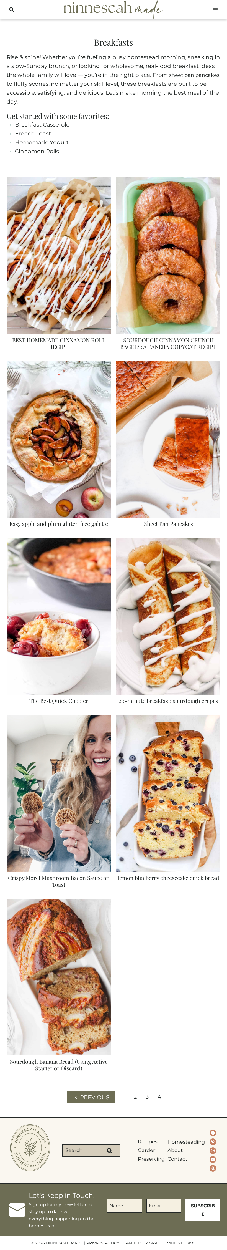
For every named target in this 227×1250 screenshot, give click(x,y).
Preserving (149, 1159)
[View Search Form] (12, 10)
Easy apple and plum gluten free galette (58, 523)
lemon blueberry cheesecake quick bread (168, 877)
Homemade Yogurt (42, 142)
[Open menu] (215, 9)
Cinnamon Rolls (37, 151)
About (175, 1150)
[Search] (109, 1150)
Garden (147, 1150)
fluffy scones (31, 83)
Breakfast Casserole (42, 124)
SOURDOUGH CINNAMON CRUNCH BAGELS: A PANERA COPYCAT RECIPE (168, 343)
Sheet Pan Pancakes (168, 523)
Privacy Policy (102, 1243)
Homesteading (178, 1142)
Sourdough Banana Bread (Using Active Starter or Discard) (59, 1065)
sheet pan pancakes (194, 75)
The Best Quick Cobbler (58, 700)
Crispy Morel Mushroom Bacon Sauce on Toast (59, 881)
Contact (177, 1159)
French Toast (33, 133)
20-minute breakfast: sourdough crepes (168, 700)
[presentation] (59, 255)
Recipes (148, 1142)
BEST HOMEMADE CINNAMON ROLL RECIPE (58, 343)
